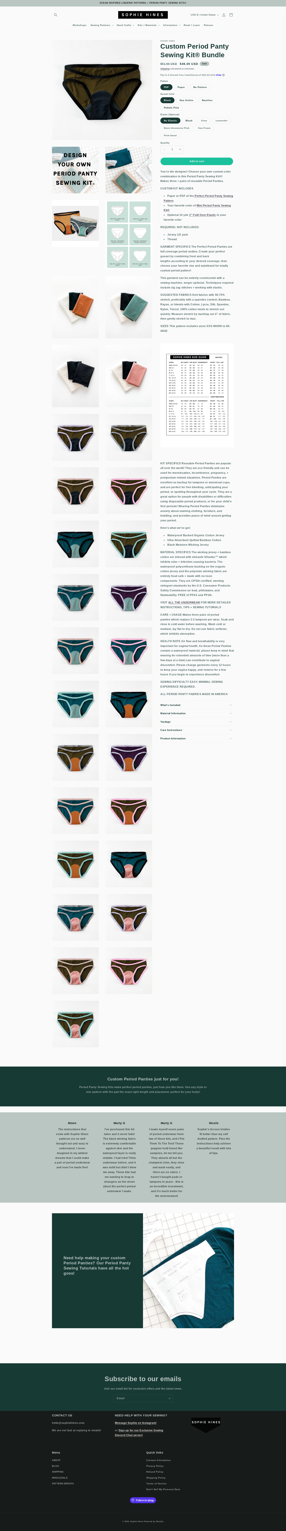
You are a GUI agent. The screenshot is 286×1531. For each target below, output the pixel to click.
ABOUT (56, 1460)
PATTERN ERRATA (63, 1483)
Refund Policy (155, 1471)
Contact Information (158, 1460)
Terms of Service (156, 1483)
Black (167, 100)
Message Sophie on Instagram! (136, 1423)
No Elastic (170, 120)
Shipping (164, 69)
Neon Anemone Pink (178, 129)
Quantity (164, 143)
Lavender (223, 121)
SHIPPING (58, 1471)
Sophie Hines (136, 1521)
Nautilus (207, 100)
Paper (181, 87)
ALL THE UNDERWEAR (184, 602)
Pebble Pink (171, 107)
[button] (55, 15)
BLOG (55, 1466)
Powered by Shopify (154, 1521)
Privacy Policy (155, 1466)
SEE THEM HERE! (77, 1281)
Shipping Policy (156, 1477)
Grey (206, 121)
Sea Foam (206, 129)
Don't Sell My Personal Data (163, 1489)
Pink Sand (172, 136)
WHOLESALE (60, 1477)
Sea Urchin (186, 100)
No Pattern (200, 87)
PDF (166, 87)
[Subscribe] (169, 1398)
